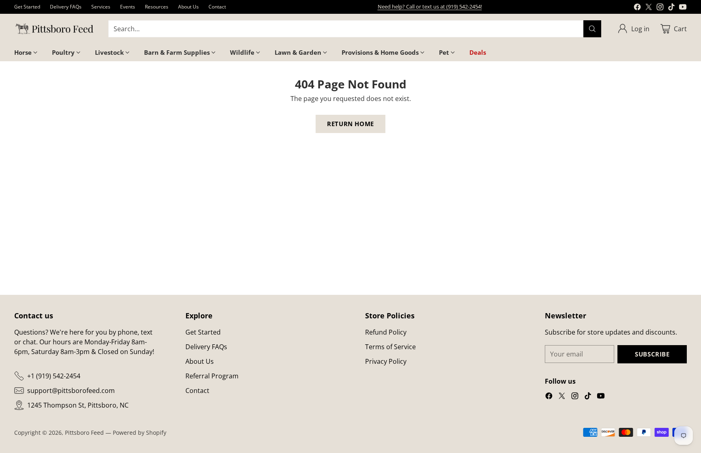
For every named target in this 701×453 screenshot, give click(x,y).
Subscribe (652, 354)
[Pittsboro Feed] (54, 29)
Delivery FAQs (206, 346)
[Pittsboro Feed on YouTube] (683, 8)
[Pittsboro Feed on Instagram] (660, 8)
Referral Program (212, 375)
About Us (199, 361)
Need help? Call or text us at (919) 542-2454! (430, 6)
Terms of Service (390, 346)
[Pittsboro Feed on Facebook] (637, 8)
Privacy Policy (385, 361)
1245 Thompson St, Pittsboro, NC (78, 405)
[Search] (592, 28)
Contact (197, 390)
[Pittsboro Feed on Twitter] (649, 8)
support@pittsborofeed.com (71, 390)
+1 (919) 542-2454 (53, 375)
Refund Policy (385, 332)
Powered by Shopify (139, 432)
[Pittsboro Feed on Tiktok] (671, 8)
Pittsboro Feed (84, 432)
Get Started (203, 332)
